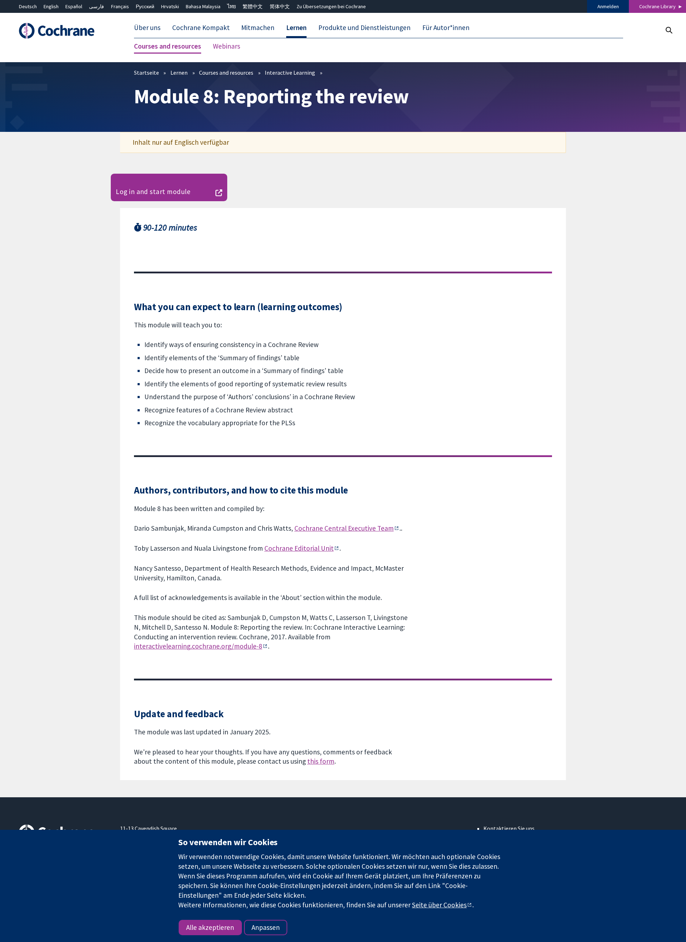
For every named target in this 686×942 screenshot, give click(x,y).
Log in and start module (153, 191)
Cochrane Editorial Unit (299, 548)
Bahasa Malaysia (203, 6)
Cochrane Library (657, 6)
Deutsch (28, 6)
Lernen (179, 72)
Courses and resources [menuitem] (167, 46)
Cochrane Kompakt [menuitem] (201, 28)
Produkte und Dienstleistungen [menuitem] (364, 28)
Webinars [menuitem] (226, 46)
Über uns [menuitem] (147, 28)
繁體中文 (253, 6)
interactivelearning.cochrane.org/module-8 (198, 646)
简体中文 (280, 6)
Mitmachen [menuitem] (257, 28)
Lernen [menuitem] (296, 28)
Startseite (146, 72)
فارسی (96, 6)
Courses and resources (226, 72)
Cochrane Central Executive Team (344, 528)
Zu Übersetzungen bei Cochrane (331, 6)
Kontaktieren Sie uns (509, 828)
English (51, 6)
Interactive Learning (290, 72)
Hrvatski (170, 6)
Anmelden (608, 6)
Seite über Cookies (439, 905)
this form (320, 761)
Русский (145, 6)
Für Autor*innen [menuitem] (445, 28)
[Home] (64, 31)
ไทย (231, 6)
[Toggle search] (668, 30)
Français (120, 6)
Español (73, 6)
